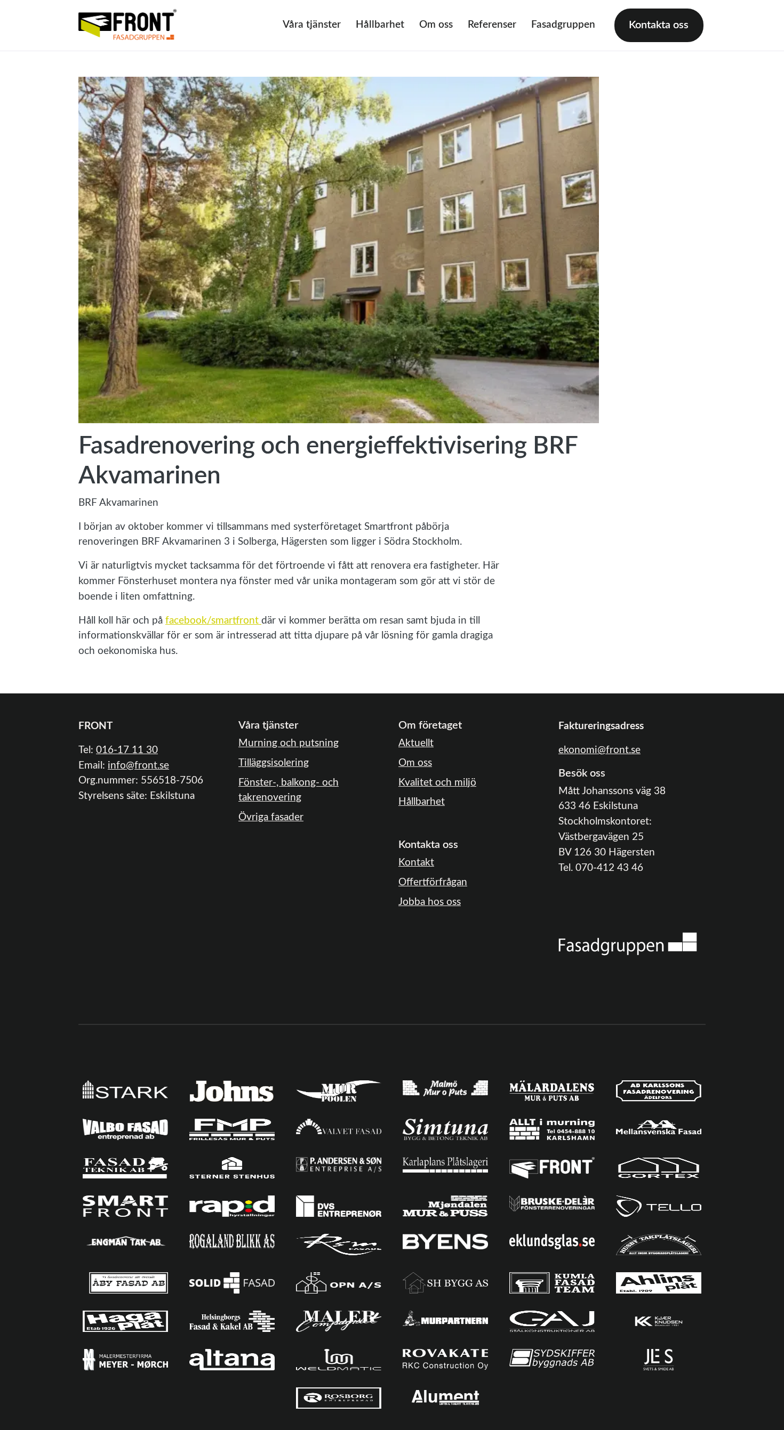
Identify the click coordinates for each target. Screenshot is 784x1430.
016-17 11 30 (127, 750)
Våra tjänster (312, 25)
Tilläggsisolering (273, 763)
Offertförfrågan (432, 882)
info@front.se (138, 766)
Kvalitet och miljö (437, 783)
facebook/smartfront (212, 621)
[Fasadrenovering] (627, 944)
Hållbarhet (380, 25)
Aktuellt (416, 743)
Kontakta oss (659, 25)
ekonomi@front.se (599, 750)
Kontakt (416, 863)
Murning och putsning (288, 743)
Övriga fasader (270, 817)
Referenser (492, 25)
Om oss (436, 25)
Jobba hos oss (429, 902)
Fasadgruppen (563, 25)
